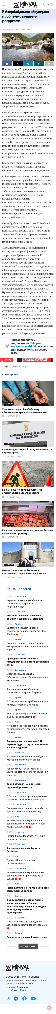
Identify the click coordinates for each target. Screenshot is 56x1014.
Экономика (20, 670)
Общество (8, 404)
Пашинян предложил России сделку (27, 937)
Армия (18, 624)
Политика (20, 612)
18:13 (10, 792)
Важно (18, 933)
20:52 (10, 596)
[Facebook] (24, 998)
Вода (6, 367)
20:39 (10, 612)
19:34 (10, 698)
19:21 (10, 710)
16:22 (10, 918)
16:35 (10, 896)
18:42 (10, 753)
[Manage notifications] (49, 1007)
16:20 (10, 933)
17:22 (10, 844)
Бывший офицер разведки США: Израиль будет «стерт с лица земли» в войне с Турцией (27, 744)
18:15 (10, 780)
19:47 (10, 686)
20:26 (10, 624)
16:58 (10, 884)
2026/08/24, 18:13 (12, 497)
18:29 (10, 765)
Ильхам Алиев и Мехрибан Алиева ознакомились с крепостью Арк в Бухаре (26, 875)
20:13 (10, 639)
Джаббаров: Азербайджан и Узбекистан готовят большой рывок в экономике (27, 677)
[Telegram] (16, 998)
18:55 (10, 737)
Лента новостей (19, 589)
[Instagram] (7, 998)
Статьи (18, 896)
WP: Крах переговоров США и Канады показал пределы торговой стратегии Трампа (28, 729)
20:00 (10, 670)
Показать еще (28, 946)
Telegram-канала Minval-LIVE (27, 344)
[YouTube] (33, 998)
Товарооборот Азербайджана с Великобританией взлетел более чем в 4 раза (27, 771)
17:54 (10, 804)
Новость (19, 753)
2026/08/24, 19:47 (12, 456)
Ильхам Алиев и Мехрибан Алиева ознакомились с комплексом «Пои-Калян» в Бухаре (26, 823)
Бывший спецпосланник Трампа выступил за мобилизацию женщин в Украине (27, 646)
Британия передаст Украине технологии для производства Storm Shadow (27, 631)
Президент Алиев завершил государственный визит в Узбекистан (28, 660)
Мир (17, 722)
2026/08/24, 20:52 (12, 416)
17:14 (10, 856)
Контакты (25, 990)
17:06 (10, 869)
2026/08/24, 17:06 (12, 577)
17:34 (10, 817)
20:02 (10, 655)
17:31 (10, 832)
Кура (25, 367)
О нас (14, 990)
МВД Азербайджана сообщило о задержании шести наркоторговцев (27, 923)
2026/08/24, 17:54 (12, 537)
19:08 (10, 722)
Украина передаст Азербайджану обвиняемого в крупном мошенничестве (25, 603)
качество (16, 367)
